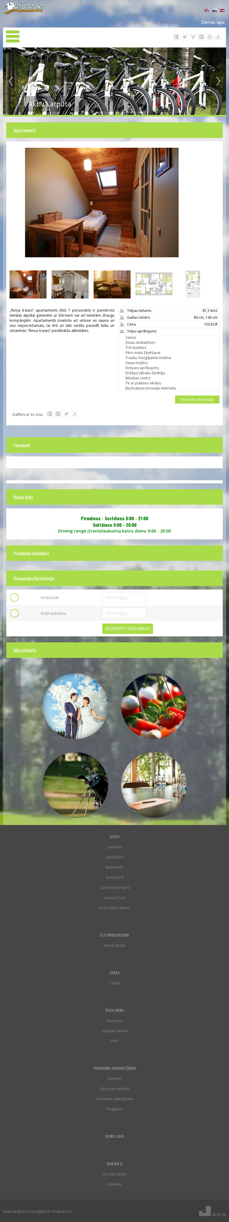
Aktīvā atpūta (114, 945)
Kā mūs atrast (114, 1174)
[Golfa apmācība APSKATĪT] (75, 785)
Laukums (114, 846)
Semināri (114, 1078)
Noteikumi (114, 867)
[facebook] (49, 413)
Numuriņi (114, 1020)
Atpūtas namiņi (114, 1030)
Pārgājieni (114, 1109)
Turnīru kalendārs (114, 887)
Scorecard (114, 877)
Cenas (114, 983)
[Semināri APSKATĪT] (154, 785)
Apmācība (114, 857)
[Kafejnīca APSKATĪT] (154, 706)
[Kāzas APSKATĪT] (75, 706)
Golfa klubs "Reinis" (114, 907)
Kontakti (114, 1184)
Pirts (114, 1041)
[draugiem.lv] (74, 413)
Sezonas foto (114, 897)
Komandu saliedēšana (114, 1098)
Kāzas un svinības (114, 1088)
